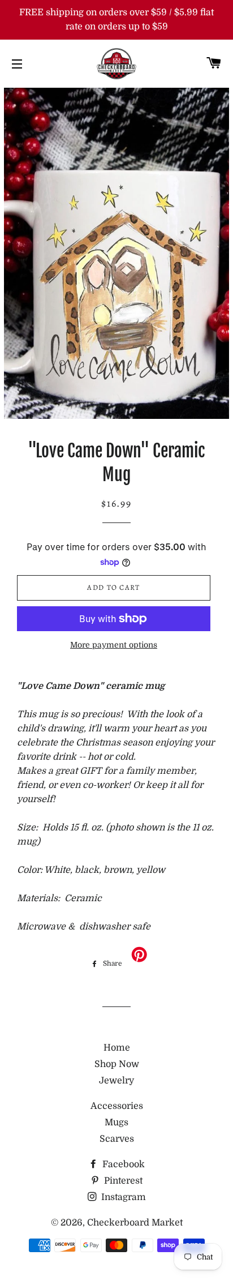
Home (116, 1048)
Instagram (122, 1197)
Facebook (122, 1164)
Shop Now (116, 1064)
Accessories (116, 1106)
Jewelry (116, 1081)
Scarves (117, 1139)
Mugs (116, 1122)
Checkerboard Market (135, 1223)
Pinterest (122, 1181)
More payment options (113, 644)
